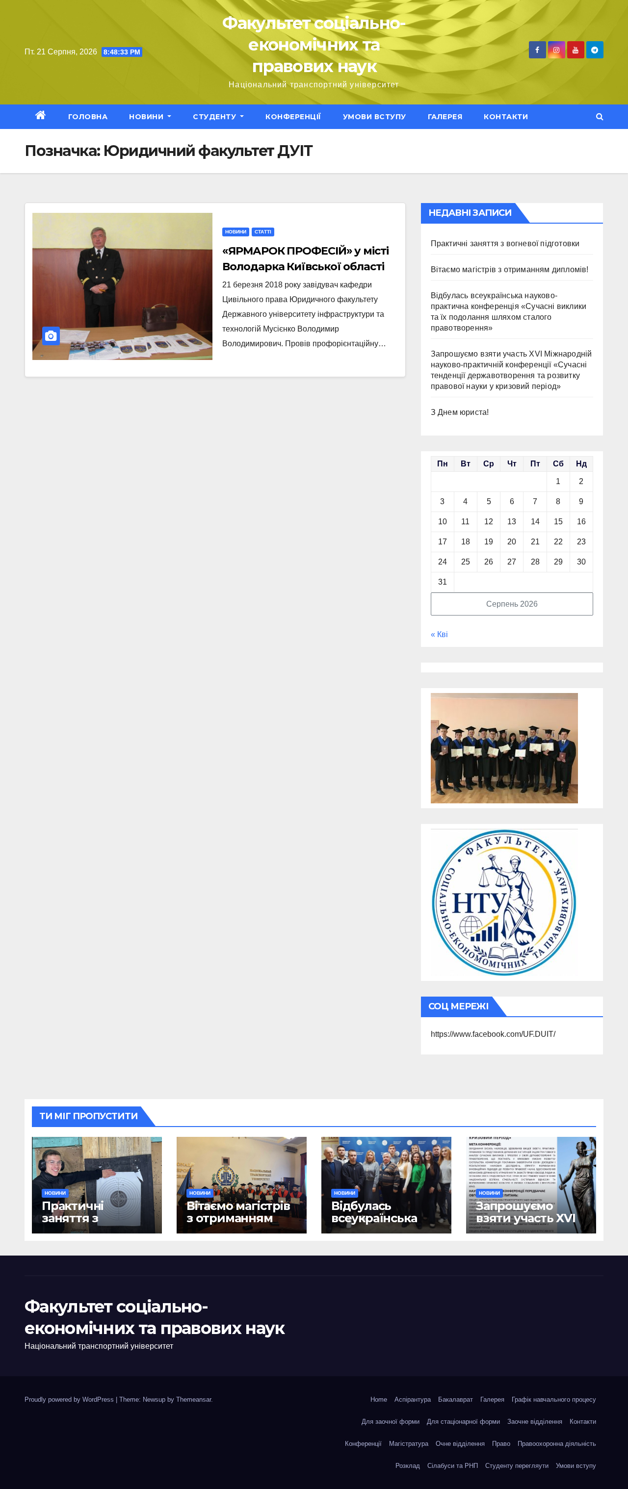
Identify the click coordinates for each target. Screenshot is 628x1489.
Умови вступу (374, 116)
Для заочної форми (390, 1421)
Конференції (293, 116)
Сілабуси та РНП (452, 1465)
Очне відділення (460, 1443)
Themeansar (193, 1399)
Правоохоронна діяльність (557, 1443)
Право (501, 1443)
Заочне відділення (534, 1421)
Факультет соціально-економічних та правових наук (313, 45)
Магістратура (408, 1443)
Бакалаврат (455, 1399)
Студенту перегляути (517, 1465)
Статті (263, 231)
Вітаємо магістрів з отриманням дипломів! (510, 269)
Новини (147, 116)
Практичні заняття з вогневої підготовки (505, 243)
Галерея (445, 116)
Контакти (506, 116)
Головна (88, 116)
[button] (599, 116)
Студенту (215, 116)
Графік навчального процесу (554, 1399)
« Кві (439, 634)
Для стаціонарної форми (463, 1421)
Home (378, 1399)
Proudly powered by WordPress (70, 1399)
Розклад (407, 1465)
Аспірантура (412, 1399)
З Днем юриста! (461, 412)
